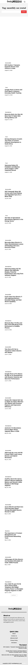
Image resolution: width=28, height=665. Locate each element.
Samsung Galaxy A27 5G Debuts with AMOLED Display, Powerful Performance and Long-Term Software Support (14, 272)
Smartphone (8, 112)
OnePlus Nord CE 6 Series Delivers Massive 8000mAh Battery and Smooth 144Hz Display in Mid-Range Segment (13, 482)
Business (7, 531)
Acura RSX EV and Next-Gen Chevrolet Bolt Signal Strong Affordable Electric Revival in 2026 (14, 509)
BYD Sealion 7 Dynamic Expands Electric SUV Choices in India (12, 66)
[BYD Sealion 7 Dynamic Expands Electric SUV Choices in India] (14, 54)
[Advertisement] (14, 31)
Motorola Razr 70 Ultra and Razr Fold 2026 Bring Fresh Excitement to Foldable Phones (13, 325)
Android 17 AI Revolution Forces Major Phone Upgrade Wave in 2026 (13, 429)
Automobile (8, 63)
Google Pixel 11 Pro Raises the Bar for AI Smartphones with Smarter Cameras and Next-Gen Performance (13, 376)
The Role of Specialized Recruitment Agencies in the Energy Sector (14, 219)
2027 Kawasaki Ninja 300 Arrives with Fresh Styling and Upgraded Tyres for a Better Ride (13, 194)
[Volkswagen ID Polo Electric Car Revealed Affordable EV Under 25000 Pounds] (14, 548)
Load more (13, 595)
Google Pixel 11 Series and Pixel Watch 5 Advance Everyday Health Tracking (13, 91)
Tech (6, 87)
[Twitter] (7, 626)
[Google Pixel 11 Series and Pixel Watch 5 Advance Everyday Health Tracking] (14, 79)
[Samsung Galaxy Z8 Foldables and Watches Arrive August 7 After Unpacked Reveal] (14, 154)
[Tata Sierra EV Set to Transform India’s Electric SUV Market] (14, 338)
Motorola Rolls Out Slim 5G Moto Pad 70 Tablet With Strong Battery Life (14, 116)
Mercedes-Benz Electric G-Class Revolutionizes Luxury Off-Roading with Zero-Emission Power (14, 245)
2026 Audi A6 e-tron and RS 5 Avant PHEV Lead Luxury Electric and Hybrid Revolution (13, 455)
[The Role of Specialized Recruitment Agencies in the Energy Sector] (14, 207)
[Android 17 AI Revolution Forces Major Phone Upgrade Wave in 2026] (14, 417)
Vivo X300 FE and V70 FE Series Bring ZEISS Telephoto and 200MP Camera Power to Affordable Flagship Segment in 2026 (14, 587)
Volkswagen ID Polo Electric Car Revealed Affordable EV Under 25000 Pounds (14, 561)
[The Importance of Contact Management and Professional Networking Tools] (14, 522)
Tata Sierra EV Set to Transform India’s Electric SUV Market (13, 350)
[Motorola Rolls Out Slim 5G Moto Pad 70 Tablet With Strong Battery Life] (14, 103)
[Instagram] (3, 626)
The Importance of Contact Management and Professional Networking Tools (13, 535)
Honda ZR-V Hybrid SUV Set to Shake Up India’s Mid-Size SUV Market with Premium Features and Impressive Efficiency (14, 403)
